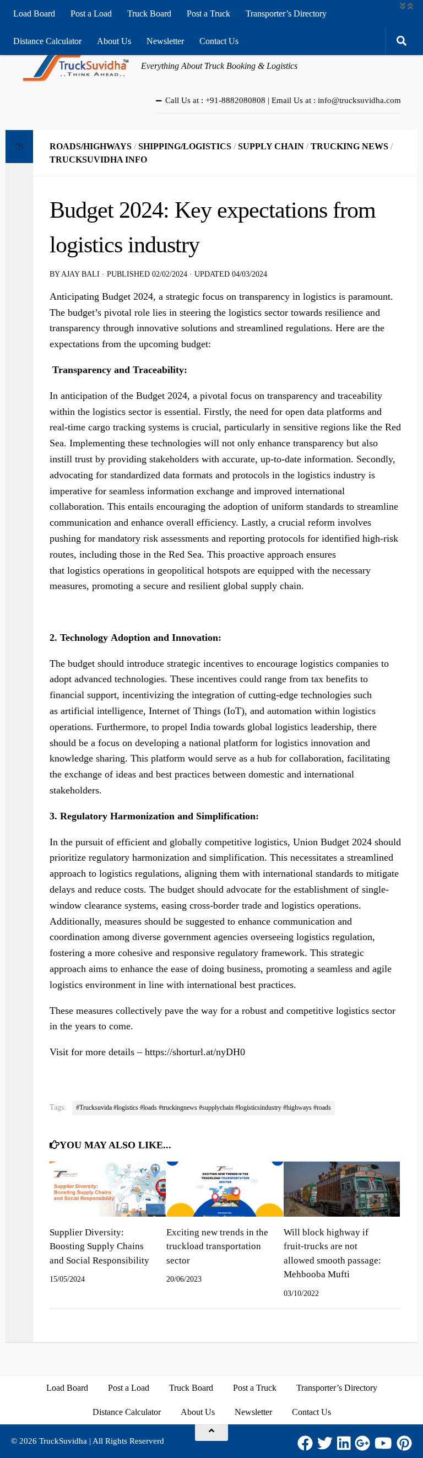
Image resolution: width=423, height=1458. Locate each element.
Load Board (34, 13)
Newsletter (165, 41)
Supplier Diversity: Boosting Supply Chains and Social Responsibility (99, 1246)
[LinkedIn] (344, 1443)
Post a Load (91, 13)
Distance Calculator (47, 41)
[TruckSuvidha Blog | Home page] (76, 66)
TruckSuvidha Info (98, 159)
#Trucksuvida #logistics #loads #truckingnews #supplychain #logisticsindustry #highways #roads (203, 1107)
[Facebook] (305, 1443)
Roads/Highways (91, 146)
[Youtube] (383, 1443)
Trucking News (349, 146)
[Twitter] (325, 1443)
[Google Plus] (362, 1443)
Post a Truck (208, 13)
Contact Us (218, 41)
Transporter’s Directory (286, 13)
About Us (114, 41)
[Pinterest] (404, 1443)
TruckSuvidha (63, 1441)
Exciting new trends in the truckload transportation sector (217, 1246)
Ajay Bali (80, 274)
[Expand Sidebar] (19, 146)
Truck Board (149, 13)
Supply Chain (271, 146)
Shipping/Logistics (184, 146)
